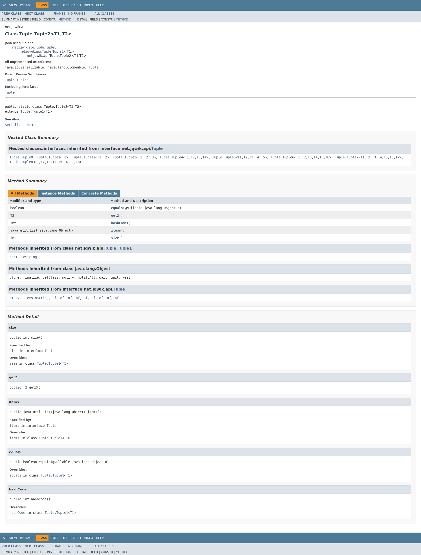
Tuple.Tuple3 (16, 80)
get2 (115, 215)
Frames (59, 13)
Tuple (93, 67)
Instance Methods (57, 193)
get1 (13, 257)
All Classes (104, 13)
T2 (105, 157)
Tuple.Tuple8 (21, 162)
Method (64, 19)
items (116, 230)
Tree (55, 5)
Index (88, 5)
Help (100, 5)
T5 (263, 157)
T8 (78, 162)
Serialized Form (19, 125)
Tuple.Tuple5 (224, 157)
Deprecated (71, 5)
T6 (327, 157)
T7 (397, 157)
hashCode (119, 223)
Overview (9, 5)
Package (26, 5)
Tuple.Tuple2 (83, 157)
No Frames (77, 13)
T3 (152, 157)
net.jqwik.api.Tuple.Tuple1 (41, 51)
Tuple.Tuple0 (21, 157)
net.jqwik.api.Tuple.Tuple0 (34, 47)
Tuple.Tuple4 (171, 157)
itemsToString (35, 298)
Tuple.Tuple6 (282, 157)
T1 (64, 157)
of (54, 298)
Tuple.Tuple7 (346, 157)
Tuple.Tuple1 (32, 111)
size (115, 238)
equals (117, 208)
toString (29, 257)
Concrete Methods (99, 193)
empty (14, 298)
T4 (204, 157)
